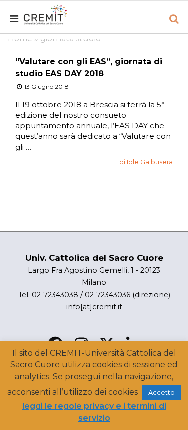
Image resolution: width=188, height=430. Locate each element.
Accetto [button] (161, 392)
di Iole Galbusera (146, 162)
